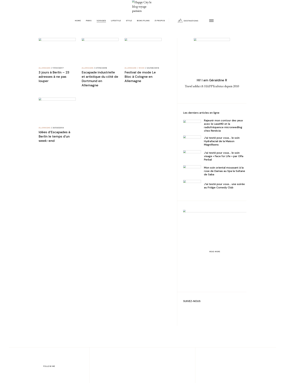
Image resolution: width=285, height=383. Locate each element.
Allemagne (45, 68)
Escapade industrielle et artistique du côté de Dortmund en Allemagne (100, 78)
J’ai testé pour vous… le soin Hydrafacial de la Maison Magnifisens (222, 141)
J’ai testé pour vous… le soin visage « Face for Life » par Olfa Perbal (223, 156)
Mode (142, 68)
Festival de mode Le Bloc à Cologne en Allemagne (140, 76)
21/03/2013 (58, 128)
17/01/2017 (58, 68)
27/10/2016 (101, 68)
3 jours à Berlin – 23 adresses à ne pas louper (54, 76)
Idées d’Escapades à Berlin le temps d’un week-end (54, 136)
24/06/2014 (153, 68)
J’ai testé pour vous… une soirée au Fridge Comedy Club (224, 185)
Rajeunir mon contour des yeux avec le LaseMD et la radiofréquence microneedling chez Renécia (223, 125)
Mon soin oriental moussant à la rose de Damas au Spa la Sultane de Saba (224, 171)
